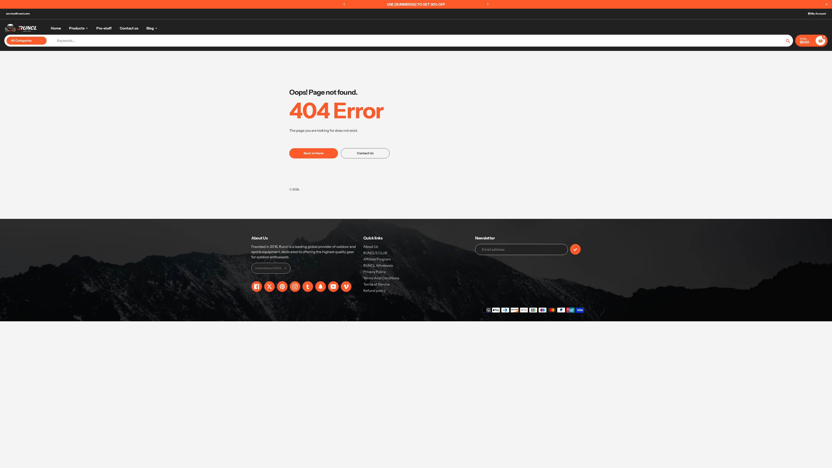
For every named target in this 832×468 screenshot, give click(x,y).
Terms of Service (376, 284)
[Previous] (344, 4)
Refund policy (374, 290)
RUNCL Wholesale (378, 265)
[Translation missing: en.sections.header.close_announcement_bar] (826, 4)
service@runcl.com (18, 13)
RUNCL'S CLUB (375, 253)
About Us (370, 246)
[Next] (487, 4)
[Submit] (575, 249)
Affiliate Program (377, 259)
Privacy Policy (374, 272)
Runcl (304, 189)
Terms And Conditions (381, 278)
